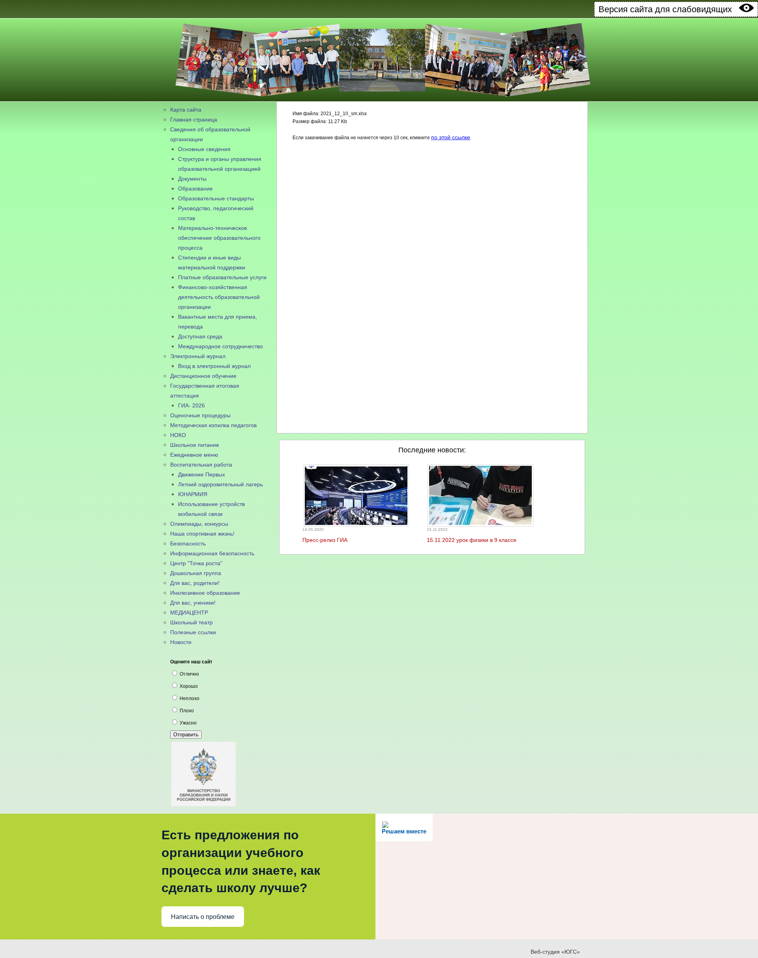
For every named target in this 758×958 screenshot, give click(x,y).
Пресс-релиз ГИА (324, 540)
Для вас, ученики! (193, 602)
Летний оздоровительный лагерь (220, 484)
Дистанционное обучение (203, 376)
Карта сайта (185, 109)
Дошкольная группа (195, 573)
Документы (192, 179)
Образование (195, 188)
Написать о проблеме (203, 916)
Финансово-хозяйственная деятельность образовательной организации (219, 297)
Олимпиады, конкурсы (199, 524)
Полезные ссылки (193, 632)
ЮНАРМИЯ (192, 494)
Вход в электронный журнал (214, 366)
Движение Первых (201, 474)
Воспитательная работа (201, 464)
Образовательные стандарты (216, 198)
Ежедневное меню (194, 455)
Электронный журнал (197, 356)
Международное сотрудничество (220, 346)
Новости (180, 642)
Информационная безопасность (212, 553)
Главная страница (193, 119)
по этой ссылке (450, 137)
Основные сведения (204, 149)
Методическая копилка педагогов (213, 425)
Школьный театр (191, 622)
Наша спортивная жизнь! (202, 533)
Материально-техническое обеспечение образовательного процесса (219, 238)
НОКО (178, 435)
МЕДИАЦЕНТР (189, 612)
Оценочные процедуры (200, 415)
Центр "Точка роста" (196, 563)
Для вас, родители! (195, 583)
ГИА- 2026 (191, 405)
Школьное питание (194, 445)
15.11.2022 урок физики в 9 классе (471, 540)
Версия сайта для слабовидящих (669, 9)
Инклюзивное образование (205, 593)
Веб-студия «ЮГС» (555, 952)
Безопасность (188, 543)
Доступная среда (200, 336)
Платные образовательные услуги (222, 277)
